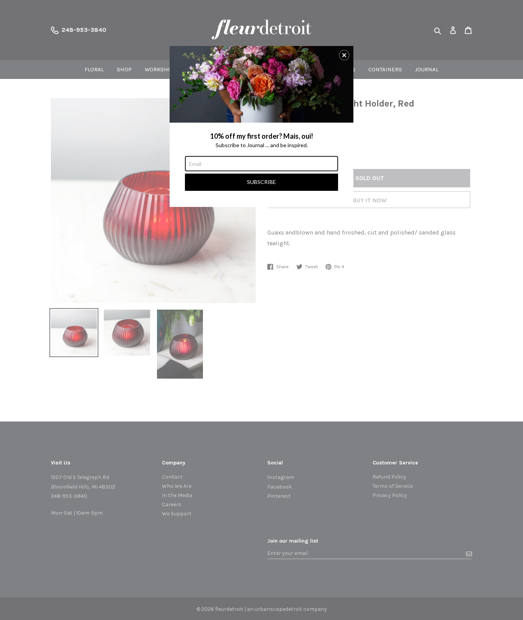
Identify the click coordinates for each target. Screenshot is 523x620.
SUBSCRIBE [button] (261, 182)
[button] (344, 55)
